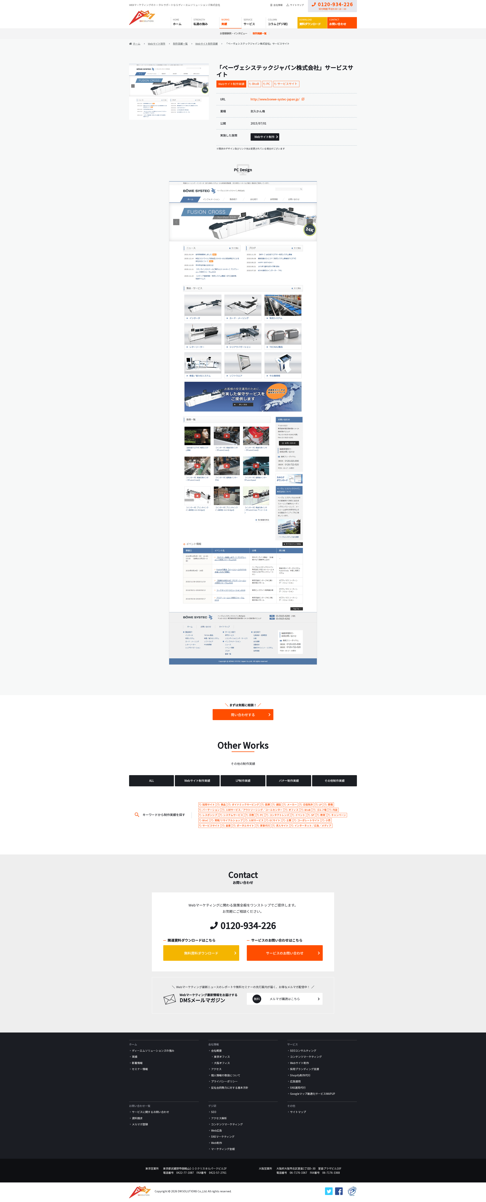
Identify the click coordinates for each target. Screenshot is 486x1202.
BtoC (205, 820)
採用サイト (208, 804)
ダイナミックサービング (245, 804)
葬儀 (330, 804)
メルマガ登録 (140, 1124)
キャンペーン (338, 815)
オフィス (293, 810)
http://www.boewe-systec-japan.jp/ (275, 99)
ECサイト (275, 820)
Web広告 (216, 1130)
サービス (249, 24)
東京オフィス (222, 1057)
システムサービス (233, 815)
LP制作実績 (243, 781)
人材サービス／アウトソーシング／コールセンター (254, 810)
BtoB (255, 84)
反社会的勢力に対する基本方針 (229, 1087)
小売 (328, 820)
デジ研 (212, 1106)
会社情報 (277, 4)
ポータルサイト (245, 825)
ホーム (177, 24)
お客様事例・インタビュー (233, 33)
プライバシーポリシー (224, 1081)
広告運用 (295, 1081)
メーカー (292, 804)
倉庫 (228, 825)
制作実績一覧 (259, 33)
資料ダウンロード (310, 24)
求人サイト (282, 825)
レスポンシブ (209, 815)
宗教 (251, 815)
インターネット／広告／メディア (312, 825)
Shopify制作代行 (300, 1075)
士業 (288, 820)
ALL (151, 781)
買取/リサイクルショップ (229, 820)
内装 (335, 810)
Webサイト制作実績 (231, 84)
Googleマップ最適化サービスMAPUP (312, 1094)
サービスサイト (287, 84)
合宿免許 (308, 804)
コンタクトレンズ (279, 815)
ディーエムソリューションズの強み (153, 1050)
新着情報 (137, 1063)
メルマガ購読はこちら (285, 998)
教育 (322, 815)
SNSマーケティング (222, 1136)
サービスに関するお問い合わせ (150, 1112)
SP (312, 815)
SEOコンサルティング (303, 1050)
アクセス (216, 1069)
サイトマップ (297, 4)
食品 (223, 804)
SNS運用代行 (298, 1087)
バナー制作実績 (289, 781)
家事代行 (265, 825)
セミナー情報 (140, 1069)
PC (268, 84)
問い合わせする (243, 714)
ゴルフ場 (322, 810)
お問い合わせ (337, 24)
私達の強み (200, 24)
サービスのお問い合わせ (285, 953)
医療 (267, 804)
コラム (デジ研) (278, 24)
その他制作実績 (335, 781)
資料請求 (137, 1118)
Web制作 (216, 1143)
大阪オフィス (222, 1063)
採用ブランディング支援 (304, 1069)
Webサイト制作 (264, 137)
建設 (278, 804)
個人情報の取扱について (225, 1075)
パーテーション (211, 810)
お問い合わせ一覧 (139, 1106)
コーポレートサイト (308, 820)
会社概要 (216, 1050)
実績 (224, 24)
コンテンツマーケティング (306, 1057)
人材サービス (256, 820)
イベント (300, 815)
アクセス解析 (219, 1118)
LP (320, 804)
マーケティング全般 (223, 1149)
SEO (213, 1112)
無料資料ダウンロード (201, 953)
